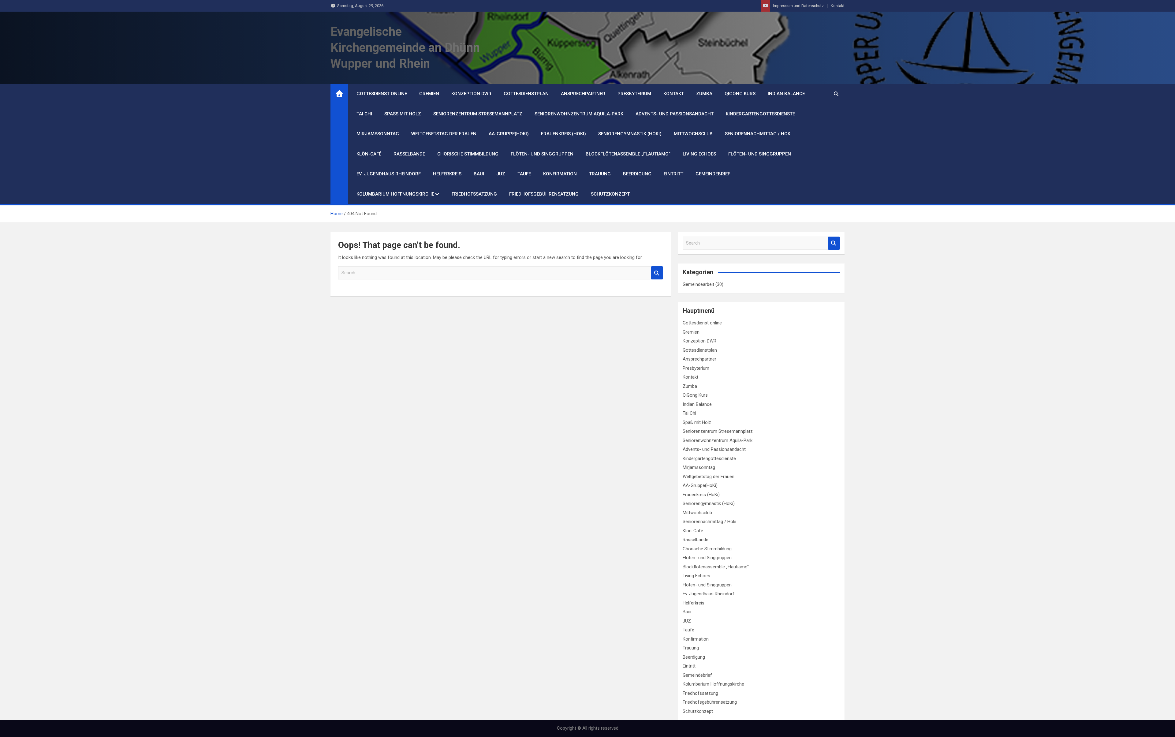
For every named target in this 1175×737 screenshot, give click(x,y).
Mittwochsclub (693, 134)
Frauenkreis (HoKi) (563, 134)
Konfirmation (560, 174)
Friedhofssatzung (474, 194)
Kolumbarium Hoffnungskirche (395, 194)
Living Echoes (699, 154)
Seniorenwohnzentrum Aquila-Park (579, 114)
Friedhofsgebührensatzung (544, 194)
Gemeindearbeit (698, 284)
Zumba (704, 93)
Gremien (429, 93)
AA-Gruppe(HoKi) (509, 134)
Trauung (600, 174)
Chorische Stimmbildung (467, 154)
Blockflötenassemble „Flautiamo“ (628, 154)
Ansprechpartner (583, 93)
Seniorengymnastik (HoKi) (630, 134)
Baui (479, 174)
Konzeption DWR (471, 93)
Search (657, 272)
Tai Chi (364, 114)
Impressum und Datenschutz (798, 5)
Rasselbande (409, 154)
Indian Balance (786, 93)
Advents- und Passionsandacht (675, 114)
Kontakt (838, 5)
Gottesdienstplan (526, 93)
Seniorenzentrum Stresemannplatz (477, 114)
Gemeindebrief (713, 174)
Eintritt (673, 174)
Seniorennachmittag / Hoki (758, 134)
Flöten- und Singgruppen (542, 154)
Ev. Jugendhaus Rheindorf (388, 174)
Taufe (524, 174)
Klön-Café (368, 154)
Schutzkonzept (610, 194)
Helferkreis (447, 174)
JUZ (500, 174)
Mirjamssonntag (377, 134)
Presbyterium (634, 93)
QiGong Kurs (740, 93)
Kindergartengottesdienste (760, 114)
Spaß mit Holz (402, 114)
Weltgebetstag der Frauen (443, 134)
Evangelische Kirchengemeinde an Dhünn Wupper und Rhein (405, 47)
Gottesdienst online (381, 93)
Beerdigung (637, 174)
